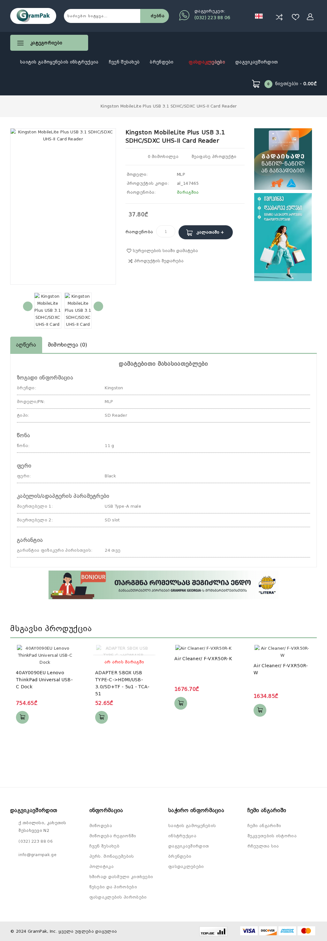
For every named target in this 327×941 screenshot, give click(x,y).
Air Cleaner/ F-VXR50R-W (281, 669)
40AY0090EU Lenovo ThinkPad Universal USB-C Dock (44, 679)
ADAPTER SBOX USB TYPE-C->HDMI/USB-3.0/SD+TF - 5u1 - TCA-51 (122, 683)
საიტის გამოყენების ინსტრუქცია (59, 61)
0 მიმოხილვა (163, 156)
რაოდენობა (139, 231)
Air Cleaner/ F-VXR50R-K (203, 658)
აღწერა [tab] (26, 345)
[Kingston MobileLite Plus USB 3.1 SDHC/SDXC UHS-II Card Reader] (47, 310)
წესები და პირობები (113, 887)
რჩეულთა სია (263, 846)
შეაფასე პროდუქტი (213, 156)
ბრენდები (162, 61)
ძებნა (158, 15)
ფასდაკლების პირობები (118, 897)
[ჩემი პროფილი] (310, 17)
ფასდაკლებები (207, 61)
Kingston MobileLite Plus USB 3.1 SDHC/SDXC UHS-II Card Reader (169, 106)
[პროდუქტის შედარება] (279, 17)
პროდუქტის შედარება (159, 260)
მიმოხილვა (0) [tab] (67, 345)
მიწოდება (100, 825)
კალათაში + (210, 232)
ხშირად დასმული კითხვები (121, 876)
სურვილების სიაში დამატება (165, 250)
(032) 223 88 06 (212, 17)
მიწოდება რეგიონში (112, 835)
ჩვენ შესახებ (124, 61)
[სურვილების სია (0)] (295, 17)
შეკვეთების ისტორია (272, 835)
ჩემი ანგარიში (264, 825)
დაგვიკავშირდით (256, 61)
